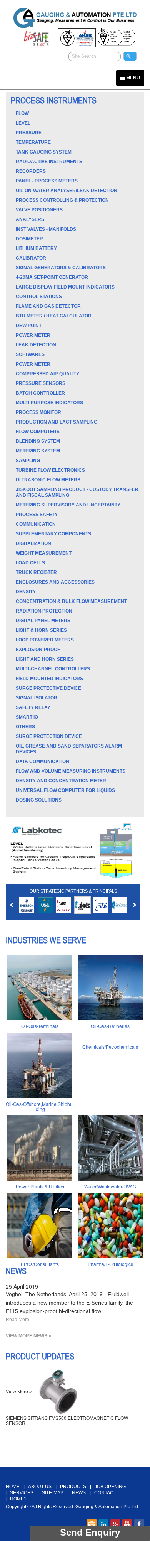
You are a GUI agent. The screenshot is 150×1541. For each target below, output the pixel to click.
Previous (11, 905)
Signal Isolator (36, 697)
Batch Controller (40, 393)
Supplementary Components (53, 534)
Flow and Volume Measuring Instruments (70, 771)
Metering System (38, 451)
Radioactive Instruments (49, 161)
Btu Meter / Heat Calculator (54, 316)
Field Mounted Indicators (49, 678)
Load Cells (30, 562)
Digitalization (33, 543)
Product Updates (40, 1356)
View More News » (28, 1335)
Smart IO (27, 717)
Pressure (29, 132)
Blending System (38, 441)
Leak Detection (36, 345)
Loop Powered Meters (45, 640)
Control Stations (39, 296)
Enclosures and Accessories (55, 582)
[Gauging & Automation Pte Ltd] (75, 17)
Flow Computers (38, 431)
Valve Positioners (39, 210)
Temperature (33, 142)
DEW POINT (29, 325)
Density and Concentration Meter (61, 780)
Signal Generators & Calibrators (61, 267)
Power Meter (33, 335)
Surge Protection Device (49, 736)
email (92, 1524)
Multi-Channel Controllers (53, 669)
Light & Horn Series (41, 630)
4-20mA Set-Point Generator (52, 277)
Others (25, 726)
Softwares (30, 354)
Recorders (31, 171)
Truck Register (36, 572)
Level (23, 123)
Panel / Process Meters (47, 181)
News (16, 1271)
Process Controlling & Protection (62, 200)
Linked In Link (103, 1524)
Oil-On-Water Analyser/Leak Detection (66, 190)
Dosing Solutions (39, 800)
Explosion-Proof (38, 649)
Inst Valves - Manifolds (46, 229)
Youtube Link (127, 1524)
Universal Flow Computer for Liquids (65, 790)
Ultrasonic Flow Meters (48, 480)
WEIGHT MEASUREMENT (44, 553)
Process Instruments (54, 100)
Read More (17, 1319)
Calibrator (31, 258)
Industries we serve (46, 940)
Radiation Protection (44, 611)
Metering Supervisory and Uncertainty (68, 505)
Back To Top (75, 1463)
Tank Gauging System (44, 152)
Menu (132, 78)
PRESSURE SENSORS (40, 383)
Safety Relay (33, 707)
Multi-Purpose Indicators (49, 402)
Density (26, 591)
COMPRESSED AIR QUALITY (47, 373)
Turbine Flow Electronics (50, 470)
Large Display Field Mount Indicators (65, 287)
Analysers (30, 219)
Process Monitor (38, 412)
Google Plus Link (115, 1524)
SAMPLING (28, 460)
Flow (22, 113)
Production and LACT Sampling (56, 422)
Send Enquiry (90, 1532)
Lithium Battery (36, 248)
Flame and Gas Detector (48, 306)
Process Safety (37, 514)
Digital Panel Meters (43, 620)
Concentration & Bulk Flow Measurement (71, 601)
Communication (36, 524)
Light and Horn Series (45, 659)
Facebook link (139, 1524)
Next (135, 905)
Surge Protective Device (48, 688)
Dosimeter (29, 238)
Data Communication (42, 761)
